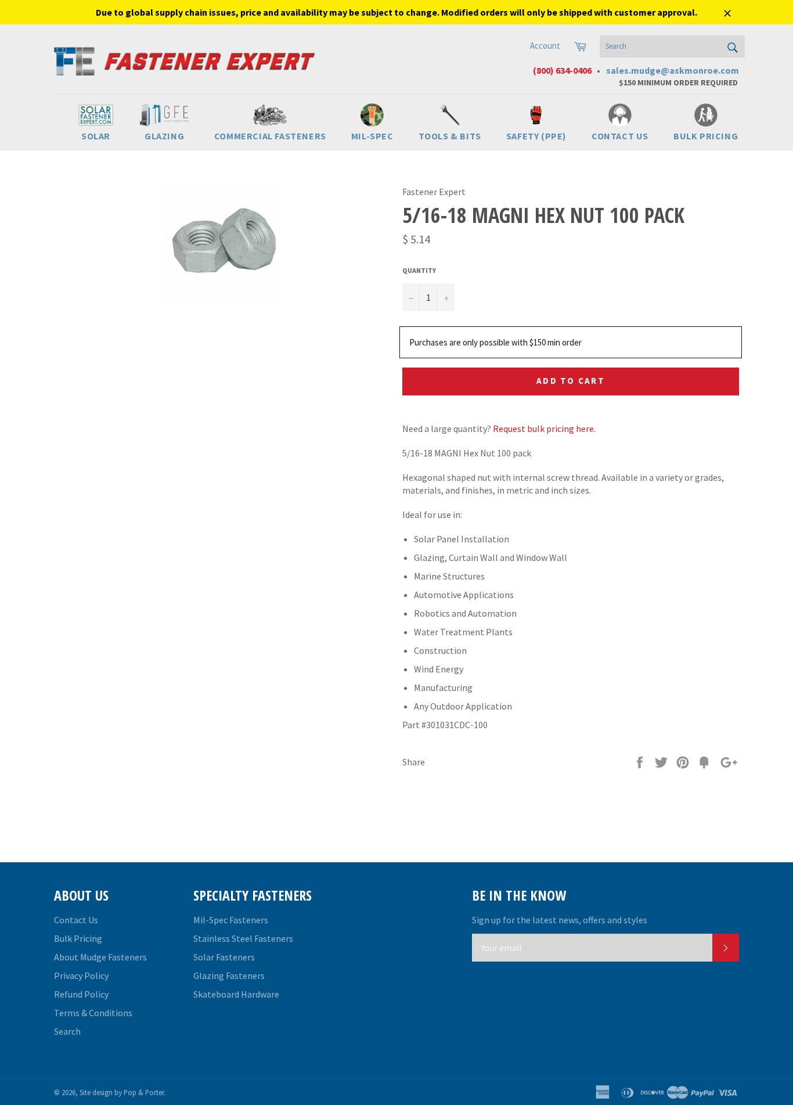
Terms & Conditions (93, 1012)
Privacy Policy (81, 975)
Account (545, 45)
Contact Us (76, 920)
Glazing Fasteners (229, 975)
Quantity (419, 270)
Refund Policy (81, 994)
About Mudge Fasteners (100, 957)
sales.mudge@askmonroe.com (672, 70)
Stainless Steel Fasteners (243, 938)
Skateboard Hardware (236, 994)
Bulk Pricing (78, 938)
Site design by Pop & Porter (122, 1092)
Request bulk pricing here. (544, 428)
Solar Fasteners (224, 957)
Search (67, 1031)
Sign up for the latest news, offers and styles (559, 920)
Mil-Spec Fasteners (230, 920)
